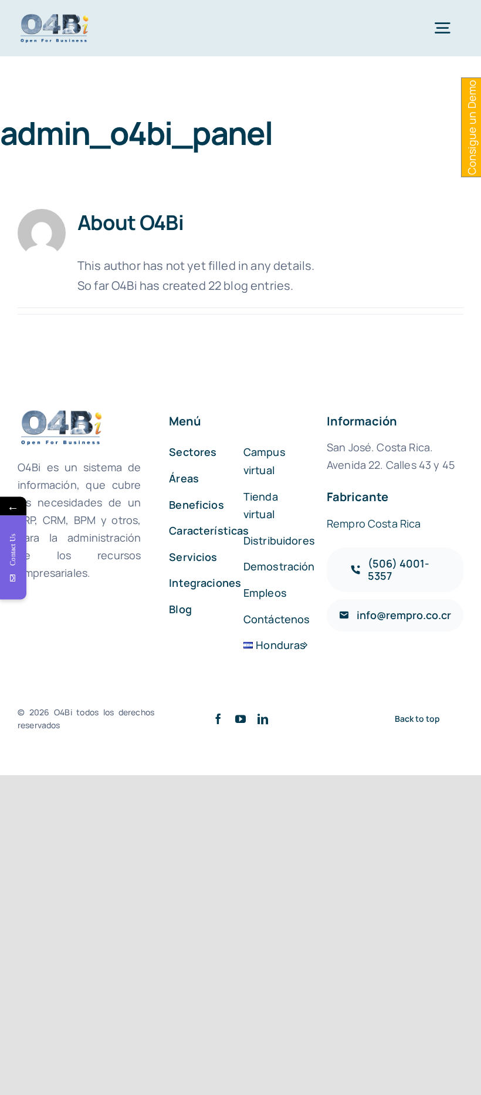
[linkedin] (263, 719)
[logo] (55, 18)
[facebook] (218, 719)
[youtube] (240, 719)
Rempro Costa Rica (374, 523)
